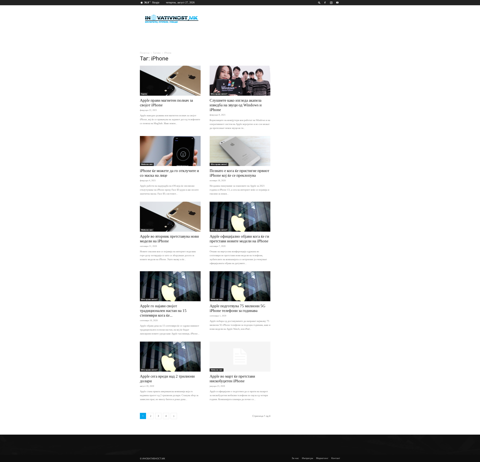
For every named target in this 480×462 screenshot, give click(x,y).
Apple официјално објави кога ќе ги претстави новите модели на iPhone (239, 238)
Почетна (144, 52)
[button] (319, 2)
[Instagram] (331, 2)
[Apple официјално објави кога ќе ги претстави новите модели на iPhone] (240, 217)
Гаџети (144, 94)
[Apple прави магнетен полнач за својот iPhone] (170, 81)
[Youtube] (337, 2)
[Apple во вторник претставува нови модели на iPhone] (170, 217)
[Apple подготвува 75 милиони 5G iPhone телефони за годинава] (240, 286)
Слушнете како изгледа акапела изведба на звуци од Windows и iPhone (236, 105)
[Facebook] (325, 2)
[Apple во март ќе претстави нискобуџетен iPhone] (240, 357)
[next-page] (174, 416)
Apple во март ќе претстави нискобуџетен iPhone (232, 378)
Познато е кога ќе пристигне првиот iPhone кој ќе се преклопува (239, 173)
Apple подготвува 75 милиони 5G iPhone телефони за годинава (237, 308)
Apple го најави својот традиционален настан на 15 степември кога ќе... (163, 311)
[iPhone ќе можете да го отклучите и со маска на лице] (170, 151)
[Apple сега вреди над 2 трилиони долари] (170, 357)
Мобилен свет (147, 164)
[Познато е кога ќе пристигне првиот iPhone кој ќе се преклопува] (240, 151)
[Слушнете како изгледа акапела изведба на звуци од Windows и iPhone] (240, 81)
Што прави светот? (219, 94)
